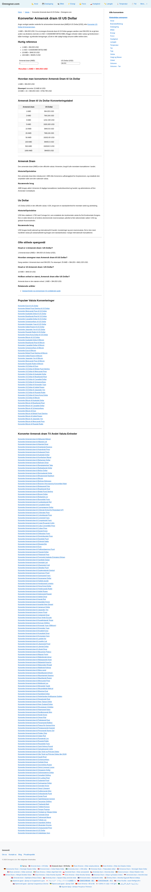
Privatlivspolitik (29, 854)
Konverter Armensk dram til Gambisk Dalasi (34, 560)
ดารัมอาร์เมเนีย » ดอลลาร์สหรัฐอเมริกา (129, 881)
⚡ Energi (71, 4)
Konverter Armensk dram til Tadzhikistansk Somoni (36, 799)
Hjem (20, 12)
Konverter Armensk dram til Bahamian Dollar (34, 460)
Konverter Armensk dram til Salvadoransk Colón (35, 749)
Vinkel (112, 60)
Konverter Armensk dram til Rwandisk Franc (34, 744)
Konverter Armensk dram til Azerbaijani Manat (34, 457)
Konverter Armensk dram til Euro (29, 547)
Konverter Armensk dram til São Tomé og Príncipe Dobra (38, 752)
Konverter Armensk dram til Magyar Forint (33, 654)
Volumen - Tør (115, 66)
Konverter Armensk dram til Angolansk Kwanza (35, 447)
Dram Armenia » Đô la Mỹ (86, 884)
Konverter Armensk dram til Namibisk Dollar (34, 694)
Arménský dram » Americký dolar (103, 872)
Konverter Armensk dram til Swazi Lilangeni (34, 788)
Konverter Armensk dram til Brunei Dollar (33, 494)
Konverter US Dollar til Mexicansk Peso (32, 371)
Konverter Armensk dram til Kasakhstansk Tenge (35, 620)
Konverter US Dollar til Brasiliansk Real (32, 377)
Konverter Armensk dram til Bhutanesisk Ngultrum (36, 476)
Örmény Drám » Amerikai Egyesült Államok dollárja (123, 878)
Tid (111, 48)
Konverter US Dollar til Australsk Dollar (32, 374)
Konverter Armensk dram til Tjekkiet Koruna (34, 807)
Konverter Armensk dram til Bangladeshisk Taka (35, 465)
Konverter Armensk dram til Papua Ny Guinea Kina (36, 725)
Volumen (113, 63)
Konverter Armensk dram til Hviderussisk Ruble (35, 589)
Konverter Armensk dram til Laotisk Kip (32, 639)
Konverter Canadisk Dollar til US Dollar (32, 319)
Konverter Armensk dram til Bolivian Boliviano (34, 481)
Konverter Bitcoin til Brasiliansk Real (31, 403)
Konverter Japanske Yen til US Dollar (31, 329)
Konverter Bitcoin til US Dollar (29, 337)
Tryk (111, 51)
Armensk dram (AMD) (27, 60)
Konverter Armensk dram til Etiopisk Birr (32, 544)
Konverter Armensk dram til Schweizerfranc (33, 759)
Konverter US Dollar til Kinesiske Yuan (32, 384)
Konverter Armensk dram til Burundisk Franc (34, 499)
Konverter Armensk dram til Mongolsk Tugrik (34, 686)
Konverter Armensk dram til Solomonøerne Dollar (36, 772)
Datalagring (114, 27)
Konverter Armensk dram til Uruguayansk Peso (35, 828)
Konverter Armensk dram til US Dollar (31, 830)
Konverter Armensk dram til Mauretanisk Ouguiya (36, 675)
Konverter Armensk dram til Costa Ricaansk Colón (36, 523)
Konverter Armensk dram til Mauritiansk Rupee (35, 678)
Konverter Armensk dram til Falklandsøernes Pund (36, 549)
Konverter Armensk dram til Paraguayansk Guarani (36, 728)
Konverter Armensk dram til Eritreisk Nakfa (33, 541)
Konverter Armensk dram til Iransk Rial (32, 599)
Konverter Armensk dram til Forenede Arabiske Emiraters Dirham (41, 557)
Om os (4, 854)
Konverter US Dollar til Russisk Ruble (31, 392)
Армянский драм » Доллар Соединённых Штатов (31, 884)
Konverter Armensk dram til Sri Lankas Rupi (34, 778)
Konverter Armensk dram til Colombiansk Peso (35, 515)
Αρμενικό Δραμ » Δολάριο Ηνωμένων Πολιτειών (77, 886)
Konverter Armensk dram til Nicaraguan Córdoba (35, 707)
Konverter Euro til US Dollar (28, 306)
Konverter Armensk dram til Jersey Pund (32, 612)
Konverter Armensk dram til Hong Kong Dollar (34, 586)
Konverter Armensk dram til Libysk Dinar (32, 649)
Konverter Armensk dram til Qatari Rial (32, 736)
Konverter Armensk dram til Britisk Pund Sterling (35, 491)
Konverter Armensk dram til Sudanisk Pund (33, 780)
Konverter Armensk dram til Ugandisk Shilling (34, 822)
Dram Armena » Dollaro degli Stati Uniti (48, 872)
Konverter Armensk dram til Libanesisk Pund (34, 644)
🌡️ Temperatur (122, 4)
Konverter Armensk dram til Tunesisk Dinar (33, 815)
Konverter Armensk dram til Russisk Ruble (33, 741)
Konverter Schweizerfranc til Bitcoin (31, 348)
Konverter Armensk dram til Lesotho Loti (32, 641)
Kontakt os (12, 854)
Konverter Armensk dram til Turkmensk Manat (34, 817)
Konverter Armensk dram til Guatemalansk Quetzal (36, 570)
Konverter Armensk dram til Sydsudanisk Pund (35, 793)
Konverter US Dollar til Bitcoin (29, 398)
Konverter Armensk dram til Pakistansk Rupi (34, 720)
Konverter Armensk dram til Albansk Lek (32, 442)
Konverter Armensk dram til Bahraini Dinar (33, 462)
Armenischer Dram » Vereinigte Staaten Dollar (21, 869)
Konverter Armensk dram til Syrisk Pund (32, 796)
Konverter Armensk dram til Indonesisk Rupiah (35, 594)
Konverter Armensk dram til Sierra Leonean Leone (36, 767)
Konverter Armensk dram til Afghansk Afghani (34, 439)
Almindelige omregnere (118, 17)
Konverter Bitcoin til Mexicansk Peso (31, 421)
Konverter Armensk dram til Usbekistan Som (34, 833)
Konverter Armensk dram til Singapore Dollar (34, 770)
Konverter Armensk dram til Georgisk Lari (33, 562)
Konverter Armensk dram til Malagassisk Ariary (35, 660)
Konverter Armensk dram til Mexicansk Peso (34, 681)
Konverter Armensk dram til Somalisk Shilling (34, 775)
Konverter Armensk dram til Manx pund (32, 670)
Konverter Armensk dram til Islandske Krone (34, 602)
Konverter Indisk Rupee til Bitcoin (30, 356)
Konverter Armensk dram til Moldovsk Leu (33, 683)
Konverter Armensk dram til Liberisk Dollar (33, 646)
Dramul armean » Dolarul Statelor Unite (131, 872)
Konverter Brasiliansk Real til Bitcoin (31, 343)
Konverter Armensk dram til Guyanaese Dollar (34, 578)
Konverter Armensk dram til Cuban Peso (32, 528)
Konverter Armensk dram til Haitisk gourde (33, 581)
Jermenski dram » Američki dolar (137, 875)
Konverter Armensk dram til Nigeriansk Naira (34, 709)
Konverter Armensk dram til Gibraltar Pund (33, 568)
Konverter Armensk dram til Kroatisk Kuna (33, 631)
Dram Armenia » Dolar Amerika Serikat (77, 875)
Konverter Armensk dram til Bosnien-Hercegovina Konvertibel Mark (42, 484)
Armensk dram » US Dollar (39, 866)
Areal (112, 21)
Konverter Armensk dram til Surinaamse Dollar (35, 783)
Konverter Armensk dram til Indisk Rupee (33, 591)
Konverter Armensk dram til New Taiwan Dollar (35, 702)
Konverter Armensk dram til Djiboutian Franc (34, 533)
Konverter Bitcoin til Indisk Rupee (30, 416)
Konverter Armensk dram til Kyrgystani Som (34, 636)
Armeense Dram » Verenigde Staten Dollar (133, 869)
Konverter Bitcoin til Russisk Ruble (30, 424)
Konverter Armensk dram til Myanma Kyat (33, 691)
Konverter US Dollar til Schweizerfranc (32, 382)
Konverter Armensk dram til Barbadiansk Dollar (35, 468)
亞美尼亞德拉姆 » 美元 (87, 881)
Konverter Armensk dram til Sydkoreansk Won (34, 791)
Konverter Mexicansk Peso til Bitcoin (31, 361)
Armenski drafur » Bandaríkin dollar (91, 878)
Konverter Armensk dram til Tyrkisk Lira (32, 820)
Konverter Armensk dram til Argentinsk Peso (34, 449)
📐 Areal (35, 4)
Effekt (112, 30)
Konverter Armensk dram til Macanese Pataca (34, 652)
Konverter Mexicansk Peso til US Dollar (32, 311)
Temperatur (114, 45)
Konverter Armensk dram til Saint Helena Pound (35, 746)
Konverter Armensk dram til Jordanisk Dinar (34, 615)
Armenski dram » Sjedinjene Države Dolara (28, 878)
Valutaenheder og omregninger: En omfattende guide (41, 291)
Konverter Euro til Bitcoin (27, 350)
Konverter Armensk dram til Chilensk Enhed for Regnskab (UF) (41, 510)
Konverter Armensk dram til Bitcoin (30, 478)
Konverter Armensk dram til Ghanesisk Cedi (34, 565)
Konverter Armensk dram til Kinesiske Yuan (33, 628)
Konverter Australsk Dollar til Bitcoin (31, 340)
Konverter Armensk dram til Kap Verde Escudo (35, 617)
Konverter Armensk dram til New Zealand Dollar (35, 704)
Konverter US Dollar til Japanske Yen (31, 390)
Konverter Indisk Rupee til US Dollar (31, 327)
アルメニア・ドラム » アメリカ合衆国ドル (62, 881)
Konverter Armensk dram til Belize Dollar (32, 470)
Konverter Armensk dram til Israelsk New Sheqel (35, 604)
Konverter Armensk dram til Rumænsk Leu (33, 738)
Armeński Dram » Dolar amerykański (77, 872)
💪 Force (82, 4)
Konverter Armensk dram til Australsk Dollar (34, 455)
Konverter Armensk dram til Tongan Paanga (34, 809)
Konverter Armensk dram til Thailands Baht (33, 804)
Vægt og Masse (116, 57)
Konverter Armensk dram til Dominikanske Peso (35, 536)
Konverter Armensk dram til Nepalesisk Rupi (34, 699)
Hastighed (114, 39)
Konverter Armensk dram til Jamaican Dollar (34, 607)
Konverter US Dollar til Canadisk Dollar (32, 379)
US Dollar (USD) (67, 60)
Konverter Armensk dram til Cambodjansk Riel (35, 502)
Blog (20, 854)
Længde (113, 42)
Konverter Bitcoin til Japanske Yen (30, 419)
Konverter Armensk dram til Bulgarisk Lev (33, 497)
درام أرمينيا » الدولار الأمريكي (129, 884)
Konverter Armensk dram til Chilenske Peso (34, 512)
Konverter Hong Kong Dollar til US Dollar (33, 335)
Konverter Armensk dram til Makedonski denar (34, 657)
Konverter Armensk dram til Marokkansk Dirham (35, 673)
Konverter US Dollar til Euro (28, 366)
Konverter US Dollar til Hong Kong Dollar (33, 395)
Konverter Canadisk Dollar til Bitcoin (31, 345)
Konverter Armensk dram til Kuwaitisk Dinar (34, 633)
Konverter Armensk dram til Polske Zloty (32, 733)
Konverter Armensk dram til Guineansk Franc (34, 576)
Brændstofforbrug (116, 24)
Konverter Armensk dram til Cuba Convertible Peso (36, 526)
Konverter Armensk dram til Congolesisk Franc (35, 520)
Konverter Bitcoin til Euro (27, 411)
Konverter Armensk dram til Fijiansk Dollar (33, 552)
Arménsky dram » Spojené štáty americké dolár (60, 878)
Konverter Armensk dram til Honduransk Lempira (35, 583)
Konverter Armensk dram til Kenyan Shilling (34, 623)
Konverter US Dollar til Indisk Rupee (31, 387)
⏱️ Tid (134, 4)
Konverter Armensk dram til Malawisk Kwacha (34, 662)
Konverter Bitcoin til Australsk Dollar (31, 400)
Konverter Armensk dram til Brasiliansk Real (34, 489)
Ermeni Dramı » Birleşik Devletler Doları (19, 875)
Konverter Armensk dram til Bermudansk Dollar (35, 473)
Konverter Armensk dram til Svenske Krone (33, 786)
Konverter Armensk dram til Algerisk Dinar (33, 444)
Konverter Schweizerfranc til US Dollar (32, 321)
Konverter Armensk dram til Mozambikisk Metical (35, 688)
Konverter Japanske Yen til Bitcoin (30, 358)
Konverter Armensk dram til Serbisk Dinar (33, 762)
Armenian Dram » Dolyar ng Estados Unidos (108, 875)
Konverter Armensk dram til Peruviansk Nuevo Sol (36, 730)
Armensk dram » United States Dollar (52, 869)
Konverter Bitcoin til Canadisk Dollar (31, 406)
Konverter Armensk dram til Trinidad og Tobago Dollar (37, 812)
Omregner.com (10, 3)
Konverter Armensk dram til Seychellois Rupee (35, 765)
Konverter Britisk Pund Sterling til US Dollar (34, 308)
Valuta (27, 12)
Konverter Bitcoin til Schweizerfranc (31, 408)
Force (112, 36)
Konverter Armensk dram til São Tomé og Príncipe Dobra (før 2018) (42, 754)
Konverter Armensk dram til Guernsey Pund (33, 573)
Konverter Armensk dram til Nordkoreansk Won (35, 712)
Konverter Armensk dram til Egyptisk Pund (33, 539)
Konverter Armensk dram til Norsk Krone (32, 715)
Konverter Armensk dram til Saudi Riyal (32, 757)
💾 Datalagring (47, 4)
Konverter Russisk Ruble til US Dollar (31, 332)
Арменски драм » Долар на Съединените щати (29, 881)
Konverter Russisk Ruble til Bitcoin (30, 364)
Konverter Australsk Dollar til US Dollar (32, 314)
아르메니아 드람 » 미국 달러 (107, 884)
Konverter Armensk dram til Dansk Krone (33, 531)
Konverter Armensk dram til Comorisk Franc (34, 518)
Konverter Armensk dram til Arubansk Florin (34, 452)
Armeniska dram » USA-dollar (77, 869)
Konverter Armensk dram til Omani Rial (32, 717)
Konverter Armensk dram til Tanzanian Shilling (35, 801)
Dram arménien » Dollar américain (21, 872)
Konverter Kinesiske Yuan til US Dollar (32, 324)
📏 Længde (108, 4)
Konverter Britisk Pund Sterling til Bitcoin (32, 353)
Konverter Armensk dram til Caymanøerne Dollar (35, 507)
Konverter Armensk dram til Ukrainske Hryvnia (34, 825)
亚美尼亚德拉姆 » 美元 (105, 881)
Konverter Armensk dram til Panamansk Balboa (35, 723)
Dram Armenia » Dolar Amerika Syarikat (48, 875)
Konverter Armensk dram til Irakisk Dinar (32, 597)
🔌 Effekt (60, 4)
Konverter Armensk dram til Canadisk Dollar (34, 505)
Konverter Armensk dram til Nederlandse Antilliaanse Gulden (40, 696)
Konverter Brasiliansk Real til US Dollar (32, 316)
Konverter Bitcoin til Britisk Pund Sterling (32, 413)
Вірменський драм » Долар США (63, 884)
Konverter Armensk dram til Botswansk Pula (34, 486)
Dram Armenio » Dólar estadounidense (86, 866)
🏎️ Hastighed (95, 4)
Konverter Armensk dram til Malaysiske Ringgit (35, 665)
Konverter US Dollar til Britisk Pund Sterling (34, 369)
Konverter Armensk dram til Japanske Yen (33, 610)
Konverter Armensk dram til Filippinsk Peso (33, 554)
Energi (112, 33)
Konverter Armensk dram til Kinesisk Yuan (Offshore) (37, 625)
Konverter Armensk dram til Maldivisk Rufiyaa (34, 667)
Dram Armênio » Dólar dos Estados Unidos (117, 866)
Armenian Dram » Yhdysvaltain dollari (103, 869)
